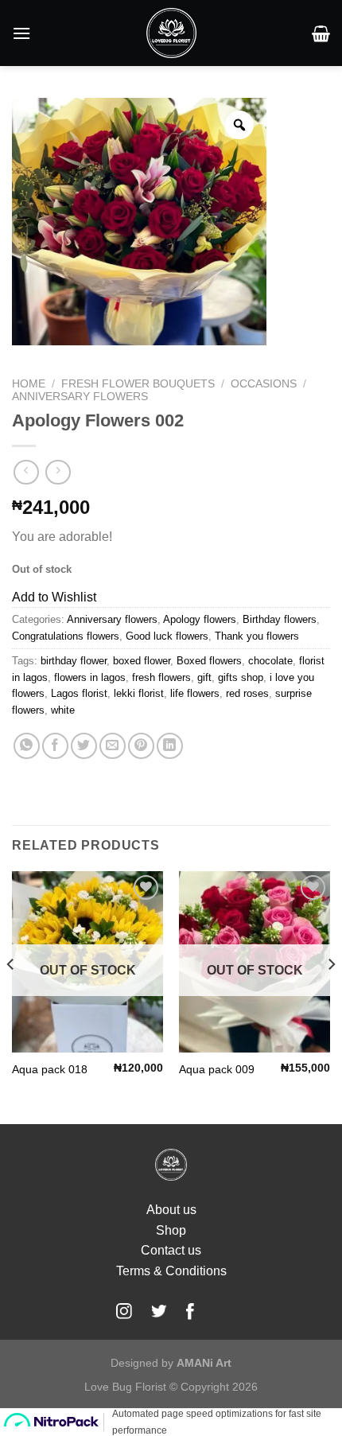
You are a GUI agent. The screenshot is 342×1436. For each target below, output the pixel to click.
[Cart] (321, 33)
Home (28, 384)
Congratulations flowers (65, 636)
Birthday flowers (280, 619)
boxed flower (141, 661)
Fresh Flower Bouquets (138, 384)
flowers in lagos (90, 677)
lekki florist (139, 693)
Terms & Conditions (171, 1271)
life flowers (195, 693)
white (63, 710)
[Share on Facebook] (55, 746)
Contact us (171, 1250)
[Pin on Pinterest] (141, 746)
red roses (247, 693)
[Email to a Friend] (112, 746)
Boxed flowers (209, 661)
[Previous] (11, 996)
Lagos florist (79, 693)
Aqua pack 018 (49, 1070)
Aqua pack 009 (217, 1070)
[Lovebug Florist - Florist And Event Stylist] (171, 33)
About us (171, 1209)
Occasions (264, 384)
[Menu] (21, 33)
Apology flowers (199, 619)
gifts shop (240, 677)
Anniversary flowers (80, 397)
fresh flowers (161, 677)
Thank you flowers (257, 636)
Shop (171, 1230)
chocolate (270, 661)
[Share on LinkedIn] (170, 746)
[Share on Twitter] (84, 746)
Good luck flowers (167, 636)
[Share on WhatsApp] (27, 746)
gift (204, 677)
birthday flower (74, 661)
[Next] (331, 996)
